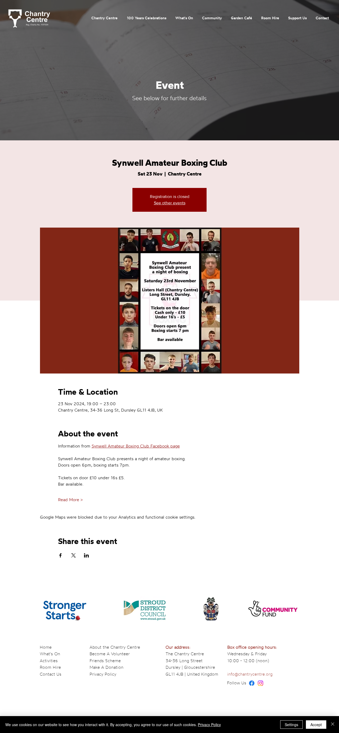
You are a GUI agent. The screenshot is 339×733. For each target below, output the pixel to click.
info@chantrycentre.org (250, 674)
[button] (104, 18)
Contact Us (50, 674)
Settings (291, 724)
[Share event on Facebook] (60, 555)
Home (46, 647)
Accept (316, 724)
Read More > (70, 499)
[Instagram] (260, 683)
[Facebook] (251, 683)
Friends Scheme (105, 660)
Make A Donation (106, 667)
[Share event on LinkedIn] (86, 555)
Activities (49, 660)
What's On (50, 653)
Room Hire (50, 667)
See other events (169, 203)
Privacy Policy (103, 674)
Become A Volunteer (110, 653)
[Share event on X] (73, 555)
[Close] (332, 724)
